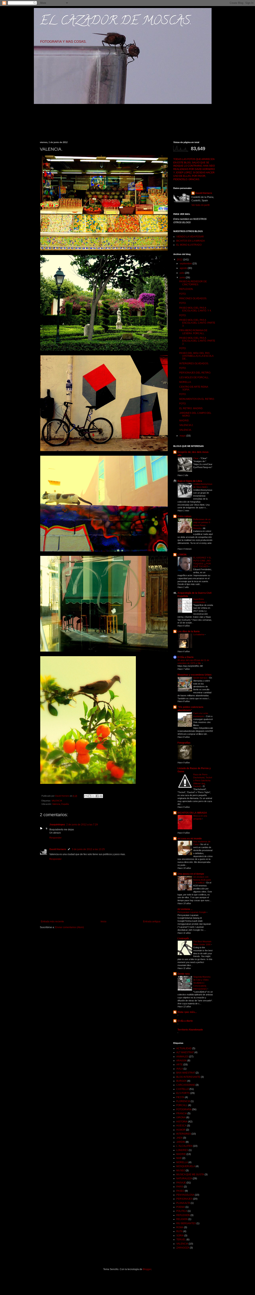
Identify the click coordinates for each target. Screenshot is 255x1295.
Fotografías (184, 742)
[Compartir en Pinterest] (101, 796)
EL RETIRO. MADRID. (191, 408)
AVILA (179, 1068)
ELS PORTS (183, 1093)
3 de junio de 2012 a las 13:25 (88, 849)
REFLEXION (183, 1215)
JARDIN (180, 1142)
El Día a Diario (185, 657)
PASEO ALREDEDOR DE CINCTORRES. (193, 283)
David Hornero (57, 849)
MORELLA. (185, 382)
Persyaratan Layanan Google (192, 912)
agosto (184, 268)
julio (182, 273)
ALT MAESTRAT (185, 1052)
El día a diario (185, 1020)
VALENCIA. (185, 430)
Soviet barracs (200, 678)
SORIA (180, 1235)
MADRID (181, 1154)
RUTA (179, 1231)
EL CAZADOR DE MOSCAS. (116, 21)
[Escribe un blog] (90, 796)
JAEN (179, 1137)
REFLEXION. (186, 289)
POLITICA (181, 1211)
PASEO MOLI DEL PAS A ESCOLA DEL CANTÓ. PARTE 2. (197, 341)
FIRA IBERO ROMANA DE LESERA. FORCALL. (193, 332)
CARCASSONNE (185, 1085)
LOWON (182, 554)
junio (183, 277)
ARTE (179, 1064)
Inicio (103, 921)
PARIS (179, 1186)
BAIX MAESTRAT (185, 1072)
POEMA (180, 1207)
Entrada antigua (151, 921)
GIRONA (181, 1117)
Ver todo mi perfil (200, 205)
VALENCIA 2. (186, 425)
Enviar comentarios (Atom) (69, 927)
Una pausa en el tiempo (191, 873)
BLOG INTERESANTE (188, 1077)
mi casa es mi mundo (190, 838)
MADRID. (184, 420)
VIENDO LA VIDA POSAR (190, 236)
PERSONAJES (184, 1198)
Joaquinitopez (57, 824)
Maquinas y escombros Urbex (195, 674)
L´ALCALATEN (184, 1146)
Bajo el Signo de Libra (190, 481)
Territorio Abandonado (190, 1029)
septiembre (186, 263)
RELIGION (182, 1219)
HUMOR (180, 1129)
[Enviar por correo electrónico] (86, 796)
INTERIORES (183, 1133)
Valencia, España (60, 804)
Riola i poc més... (187, 1012)
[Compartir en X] (93, 796)
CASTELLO (182, 1089)
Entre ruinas (184, 516)
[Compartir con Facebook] (97, 796)
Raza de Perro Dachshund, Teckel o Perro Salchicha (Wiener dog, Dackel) (202, 780)
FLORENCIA (183, 1101)
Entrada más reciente (52, 921)
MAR (179, 1158)
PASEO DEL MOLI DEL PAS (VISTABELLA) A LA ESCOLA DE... (196, 356)
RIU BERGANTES (186, 1223)
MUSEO (180, 1170)
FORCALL (181, 1105)
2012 (180, 259)
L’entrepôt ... (184, 938)
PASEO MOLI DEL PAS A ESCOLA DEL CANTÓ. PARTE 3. (197, 323)
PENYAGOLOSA (185, 1194)
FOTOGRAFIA (183, 1109)
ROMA (179, 1227)
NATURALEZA (184, 1178)
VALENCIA (57, 800)
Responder (55, 837)
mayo (183, 435)
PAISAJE (181, 1182)
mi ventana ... (185, 909)
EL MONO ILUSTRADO (189, 244)
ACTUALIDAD (184, 1048)
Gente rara (184, 973)
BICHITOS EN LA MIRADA (190, 240)
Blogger (147, 1269)
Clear (196, 458)
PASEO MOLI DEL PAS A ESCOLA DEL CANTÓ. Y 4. (195, 309)
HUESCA (181, 1125)
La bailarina (199, 634)
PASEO (180, 1190)
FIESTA (180, 1097)
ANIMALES (182, 1056)
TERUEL (181, 1239)
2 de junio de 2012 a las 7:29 (82, 824)
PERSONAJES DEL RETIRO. (195, 372)
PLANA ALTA (183, 1203)
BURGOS (181, 1081)
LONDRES (182, 1150)
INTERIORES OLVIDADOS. (194, 363)
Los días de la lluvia (189, 631)
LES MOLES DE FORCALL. (194, 377)
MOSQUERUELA (185, 1166)
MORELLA (182, 1162)
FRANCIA (181, 1113)
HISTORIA (181, 1121)
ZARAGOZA (182, 1247)
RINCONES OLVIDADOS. (193, 298)
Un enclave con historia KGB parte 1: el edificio (202, 880)
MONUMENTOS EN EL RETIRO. (197, 399)
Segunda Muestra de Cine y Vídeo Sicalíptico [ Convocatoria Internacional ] (201, 983)
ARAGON (181, 1060)
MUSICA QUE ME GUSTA (190, 1174)
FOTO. (182, 293)
